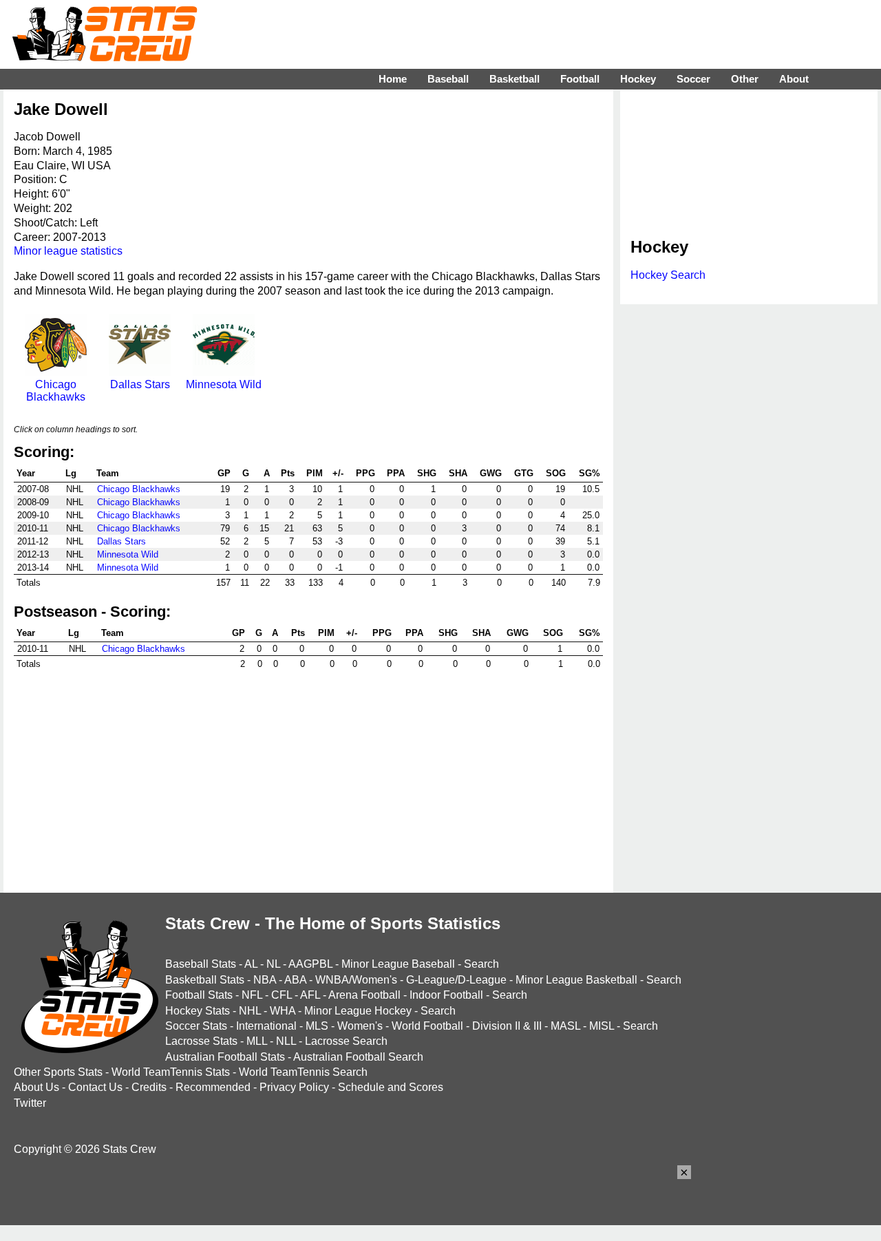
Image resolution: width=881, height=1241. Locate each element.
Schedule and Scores (390, 1087)
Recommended (213, 1087)
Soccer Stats (196, 1026)
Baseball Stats (200, 964)
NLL (286, 1041)
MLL (256, 1041)
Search (481, 964)
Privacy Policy (294, 1087)
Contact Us (95, 1087)
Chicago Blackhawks (55, 391)
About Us (36, 1087)
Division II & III (507, 1026)
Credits (149, 1087)
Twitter (30, 1103)
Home (393, 79)
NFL (252, 995)
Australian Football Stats (225, 1057)
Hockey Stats (197, 1011)
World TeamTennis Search (303, 1072)
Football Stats (199, 995)
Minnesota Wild (224, 384)
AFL (310, 995)
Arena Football (364, 995)
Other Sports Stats (58, 1072)
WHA (282, 1011)
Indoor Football (446, 995)
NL (273, 964)
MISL (601, 1026)
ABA (295, 980)
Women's (360, 1026)
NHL (250, 1011)
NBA (264, 980)
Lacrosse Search (346, 1041)
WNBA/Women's (356, 980)
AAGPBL (310, 964)
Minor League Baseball (398, 964)
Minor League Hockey (358, 1011)
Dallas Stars (140, 384)
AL (250, 964)
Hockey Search (667, 275)
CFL (281, 995)
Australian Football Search (358, 1057)
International (266, 1026)
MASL (565, 1026)
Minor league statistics (68, 251)
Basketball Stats (204, 980)
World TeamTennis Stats (171, 1072)
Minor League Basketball (576, 980)
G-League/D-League (456, 980)
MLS (317, 1026)
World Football (427, 1026)
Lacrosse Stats (201, 1041)
